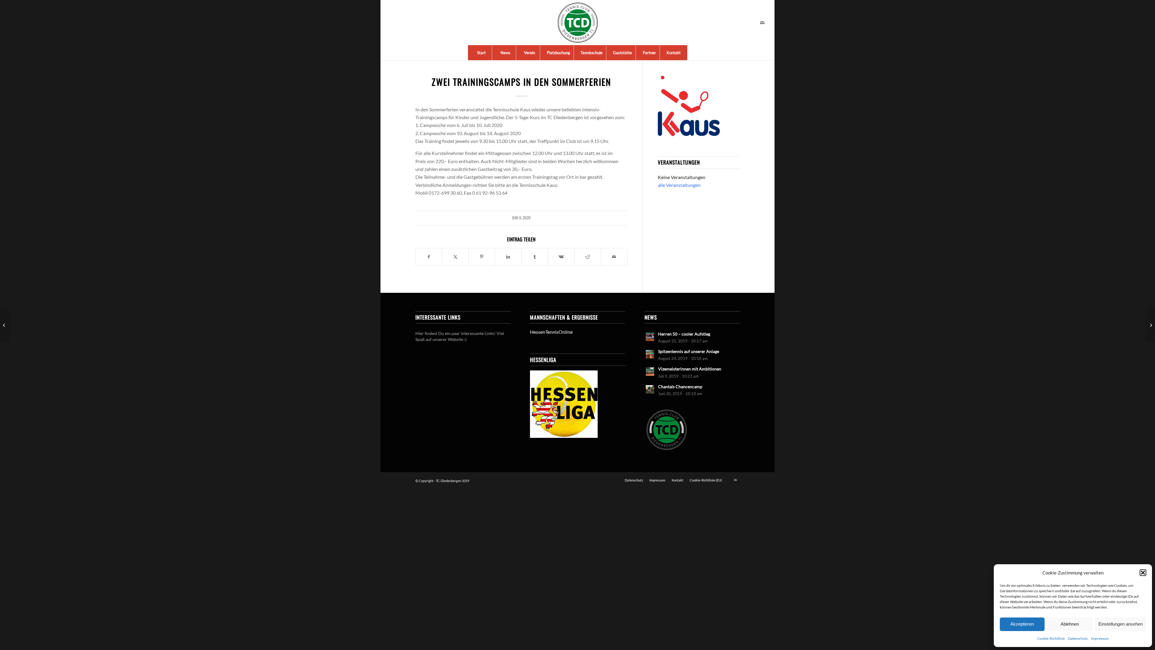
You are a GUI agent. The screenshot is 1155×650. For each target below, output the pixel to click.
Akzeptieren (1022, 624)
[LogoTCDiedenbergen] (577, 22)
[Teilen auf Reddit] (587, 256)
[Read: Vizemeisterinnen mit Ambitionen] (650, 371)
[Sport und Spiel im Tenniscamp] (1150, 325)
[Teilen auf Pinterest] (482, 256)
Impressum (1100, 638)
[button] (1143, 573)
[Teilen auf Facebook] (429, 256)
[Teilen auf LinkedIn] (508, 256)
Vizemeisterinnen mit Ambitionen (689, 369)
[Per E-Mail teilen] (614, 256)
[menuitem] (481, 52)
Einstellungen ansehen (1120, 624)
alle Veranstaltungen (679, 185)
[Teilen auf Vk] (561, 256)
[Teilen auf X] (455, 256)
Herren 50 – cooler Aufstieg (684, 334)
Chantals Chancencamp (680, 386)
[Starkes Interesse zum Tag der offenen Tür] (4, 325)
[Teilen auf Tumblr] (535, 256)
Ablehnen (1070, 624)
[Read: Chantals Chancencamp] (650, 389)
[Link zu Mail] (762, 22)
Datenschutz (1078, 638)
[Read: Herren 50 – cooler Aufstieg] (650, 336)
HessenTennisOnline (551, 332)
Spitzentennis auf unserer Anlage (688, 351)
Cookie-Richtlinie (1051, 638)
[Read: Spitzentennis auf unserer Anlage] (650, 354)
